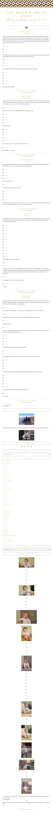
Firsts (5, 484)
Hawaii (5, 492)
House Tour (7, 498)
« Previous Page (7, 405)
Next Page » (6, 406)
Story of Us (7, 531)
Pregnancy (7, 513)
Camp (5, 476)
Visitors (6, 543)
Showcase (26, 296)
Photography (7, 511)
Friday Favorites (8, 488)
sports (30, 92)
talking (6, 533)
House (5, 496)
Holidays (6, 494)
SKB (27, 156)
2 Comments (33, 208)
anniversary (7, 461)
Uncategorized (8, 541)
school (6, 519)
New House (7, 506)
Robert (6, 517)
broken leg (7, 474)
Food (5, 486)
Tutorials (6, 539)
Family (5, 482)
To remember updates (9, 535)
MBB (5, 502)
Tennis (26, 214)
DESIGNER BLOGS (29, 809)
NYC (5, 508)
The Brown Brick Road (26, 14)
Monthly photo (8, 504)
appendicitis (7, 463)
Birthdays (6, 472)
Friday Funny (7, 490)
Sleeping (6, 525)
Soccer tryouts (26, 160)
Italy (5, 500)
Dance (5, 478)
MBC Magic (26, 96)
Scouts (6, 521)
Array (5, 465)
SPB (27, 92)
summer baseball (26, 32)
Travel (5, 537)
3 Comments (33, 154)
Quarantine (7, 515)
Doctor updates (8, 480)
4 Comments (33, 91)
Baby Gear (6, 467)
